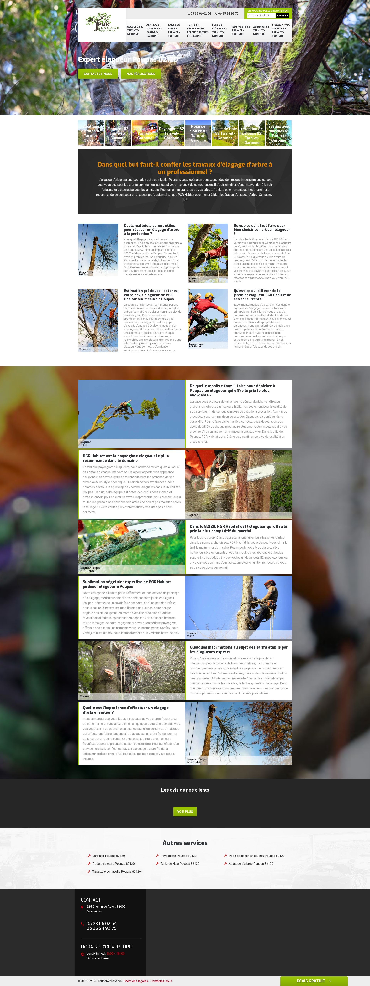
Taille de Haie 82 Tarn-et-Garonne (174, 30)
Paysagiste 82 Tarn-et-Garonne (241, 30)
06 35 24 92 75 (228, 13)
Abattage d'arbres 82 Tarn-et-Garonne (154, 30)
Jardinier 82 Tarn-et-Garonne (261, 30)
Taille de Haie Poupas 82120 (180, 864)
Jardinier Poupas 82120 (108, 856)
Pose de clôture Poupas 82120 (113, 864)
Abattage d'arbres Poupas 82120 (251, 864)
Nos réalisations (141, 74)
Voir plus (185, 812)
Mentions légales (136, 981)
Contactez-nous (98, 74)
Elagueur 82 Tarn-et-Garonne (135, 30)
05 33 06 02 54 (200, 13)
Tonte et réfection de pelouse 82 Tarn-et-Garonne (198, 30)
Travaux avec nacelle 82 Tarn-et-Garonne (281, 30)
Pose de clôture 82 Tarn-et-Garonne (219, 30)
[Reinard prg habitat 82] (102, 22)
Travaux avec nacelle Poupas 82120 (116, 871)
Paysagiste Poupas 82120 (179, 856)
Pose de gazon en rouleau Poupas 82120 (257, 856)
